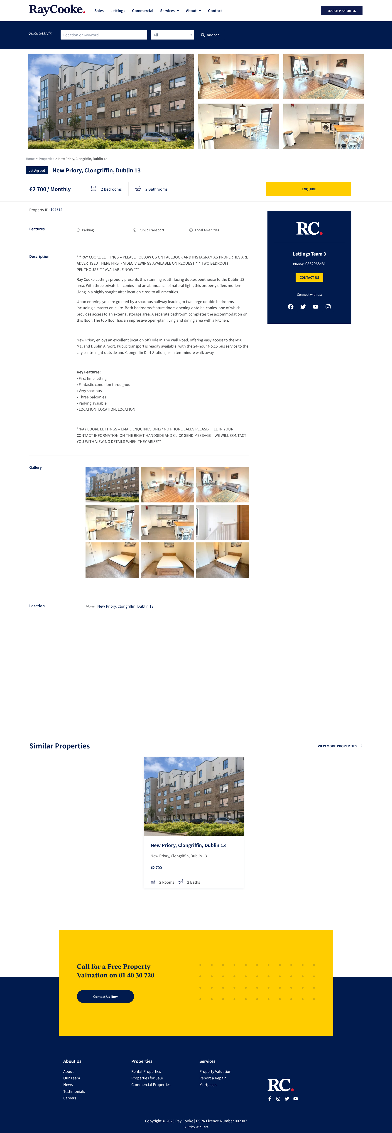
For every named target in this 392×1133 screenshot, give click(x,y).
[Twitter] (303, 306)
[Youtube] (315, 306)
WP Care (202, 1126)
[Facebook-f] (269, 1098)
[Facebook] (290, 306)
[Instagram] (328, 306)
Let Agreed (37, 170)
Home (30, 158)
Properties (46, 158)
